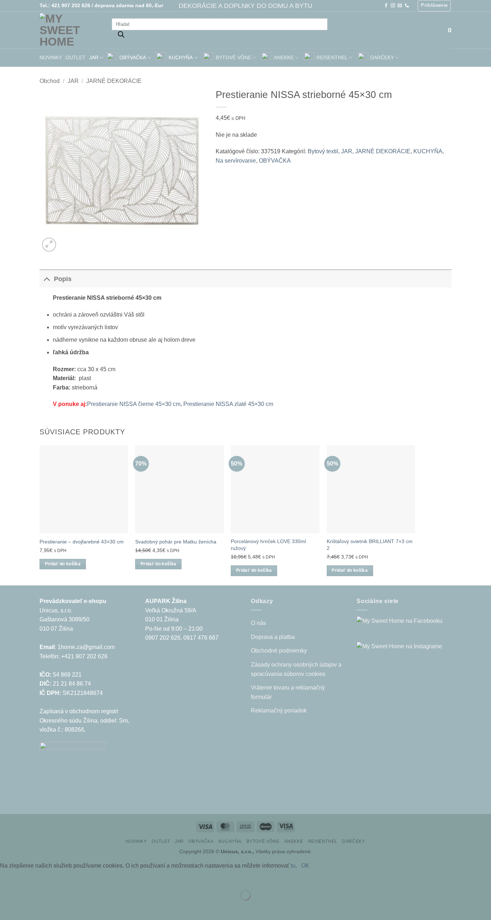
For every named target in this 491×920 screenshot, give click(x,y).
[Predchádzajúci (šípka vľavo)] (7, 908)
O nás (258, 623)
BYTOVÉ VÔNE (233, 57)
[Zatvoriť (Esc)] (70, 877)
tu (293, 866)
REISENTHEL (332, 57)
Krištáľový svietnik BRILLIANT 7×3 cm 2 (370, 544)
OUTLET (75, 57)
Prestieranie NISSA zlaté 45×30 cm (228, 404)
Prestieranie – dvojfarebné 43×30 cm (82, 542)
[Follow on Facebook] (386, 5)
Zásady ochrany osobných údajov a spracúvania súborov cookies (296, 669)
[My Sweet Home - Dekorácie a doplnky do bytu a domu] (70, 30)
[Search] (121, 36)
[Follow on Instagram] (393, 5)
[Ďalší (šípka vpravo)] (28, 908)
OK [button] (305, 866)
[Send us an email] (400, 5)
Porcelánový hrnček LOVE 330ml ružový (268, 544)
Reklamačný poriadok (279, 710)
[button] (434, 5)
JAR (93, 57)
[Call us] (407, 5)
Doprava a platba (273, 637)
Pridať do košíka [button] (63, 564)
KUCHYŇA (181, 57)
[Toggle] (47, 278)
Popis (63, 278)
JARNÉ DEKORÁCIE (114, 81)
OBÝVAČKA (132, 57)
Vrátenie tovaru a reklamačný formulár (288, 692)
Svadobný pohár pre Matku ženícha (175, 542)
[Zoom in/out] (7, 877)
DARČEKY (382, 57)
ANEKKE (284, 57)
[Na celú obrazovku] (28, 877)
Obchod (50, 81)
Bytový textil (323, 151)
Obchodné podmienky (279, 651)
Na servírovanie (236, 161)
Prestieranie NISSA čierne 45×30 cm (133, 404)
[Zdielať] (49, 877)
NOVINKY (51, 57)
